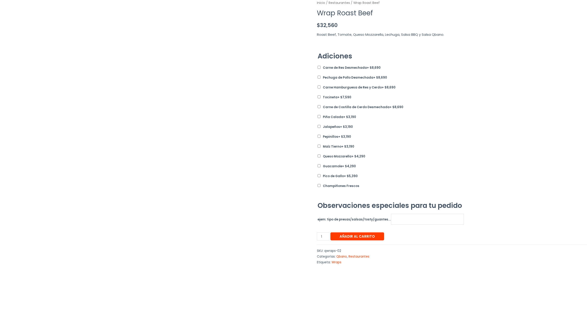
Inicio (321, 3)
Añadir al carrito (357, 236)
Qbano (341, 256)
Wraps (336, 262)
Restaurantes (339, 3)
